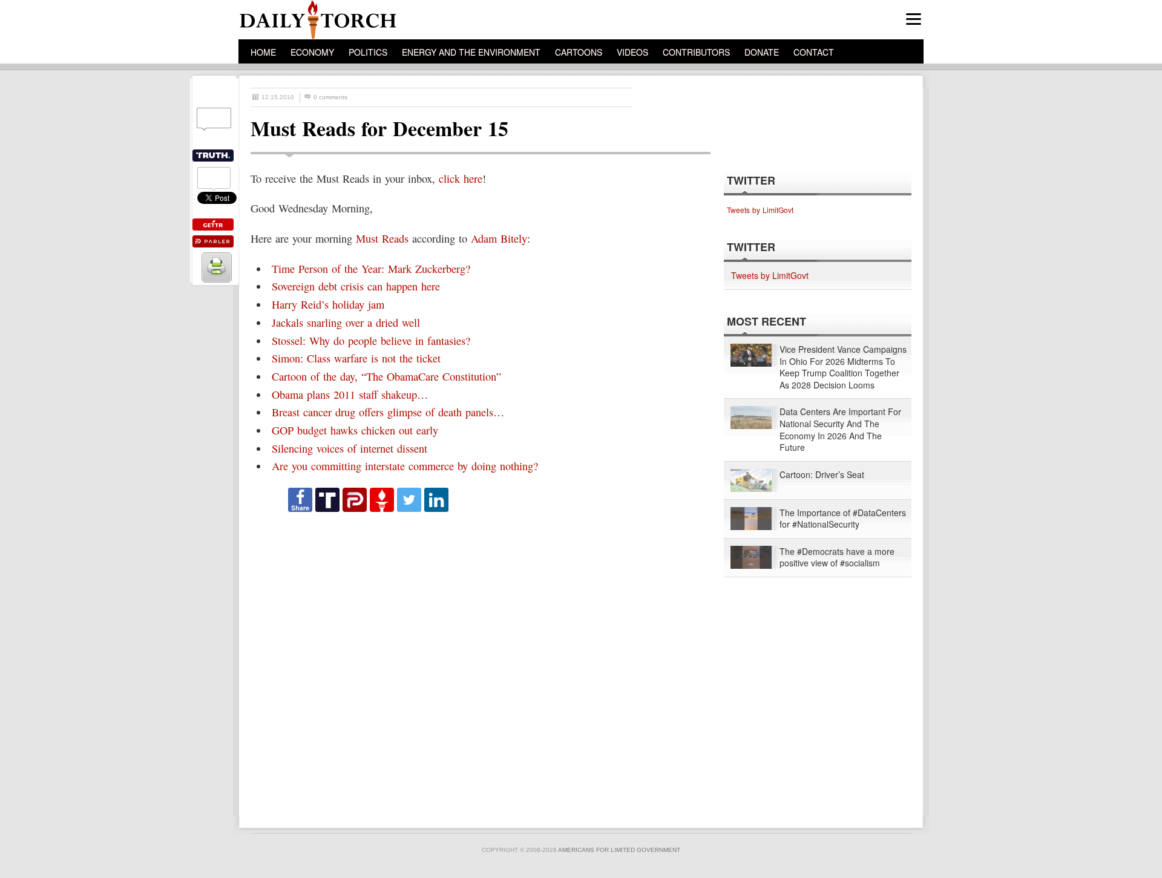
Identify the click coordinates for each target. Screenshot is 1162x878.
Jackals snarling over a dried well (346, 322)
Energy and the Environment (471, 52)
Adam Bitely (499, 238)
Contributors (696, 52)
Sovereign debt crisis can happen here (356, 286)
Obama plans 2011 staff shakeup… (350, 394)
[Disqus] (470, 664)
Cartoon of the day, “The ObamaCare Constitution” (386, 376)
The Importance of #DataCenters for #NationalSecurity (843, 519)
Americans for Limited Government (619, 850)
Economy (312, 52)
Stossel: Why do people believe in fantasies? (371, 340)
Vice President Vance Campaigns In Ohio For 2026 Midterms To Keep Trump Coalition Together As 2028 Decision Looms (843, 367)
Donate (761, 52)
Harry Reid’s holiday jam (328, 304)
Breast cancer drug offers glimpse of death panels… (388, 412)
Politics (368, 52)
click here (460, 178)
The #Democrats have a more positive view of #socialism (837, 557)
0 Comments (330, 97)
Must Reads (382, 238)
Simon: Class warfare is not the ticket (356, 358)
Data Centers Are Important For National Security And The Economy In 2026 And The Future (840, 429)
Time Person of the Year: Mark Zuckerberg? (371, 268)
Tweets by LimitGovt (760, 210)
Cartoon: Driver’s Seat (822, 474)
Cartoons (578, 52)
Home (263, 52)
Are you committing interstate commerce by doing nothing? (405, 466)
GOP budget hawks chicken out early (355, 430)
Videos (632, 52)
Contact (813, 52)
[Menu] (914, 19)
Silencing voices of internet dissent (349, 448)
